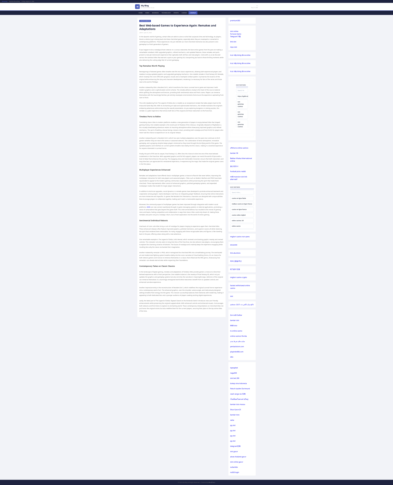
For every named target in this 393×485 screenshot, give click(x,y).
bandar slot (234, 320)
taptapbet (234, 368)
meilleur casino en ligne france (242, 204)
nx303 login (234, 472)
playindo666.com (236, 352)
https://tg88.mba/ (243, 96)
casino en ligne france (239, 209)
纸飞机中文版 (235, 269)
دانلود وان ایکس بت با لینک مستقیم (242, 304)
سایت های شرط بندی (237, 341)
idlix (231, 357)
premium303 (235, 20)
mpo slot (233, 47)
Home (141, 13)
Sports (176, 13)
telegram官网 (235, 446)
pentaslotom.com (237, 346)
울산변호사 (234, 166)
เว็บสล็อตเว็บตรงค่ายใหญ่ (239, 399)
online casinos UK (238, 220)
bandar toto (234, 415)
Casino (184, 13)
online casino (236, 226)
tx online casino (236, 331)
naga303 (233, 373)
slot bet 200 (234, 378)
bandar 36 (234, 153)
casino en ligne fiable (239, 198)
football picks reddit (238, 171)
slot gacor (234, 451)
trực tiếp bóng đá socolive (240, 55)
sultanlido (234, 467)
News (147, 13)
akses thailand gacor (238, 457)
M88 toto (233, 325)
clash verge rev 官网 (238, 394)
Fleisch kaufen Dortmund (240, 388)
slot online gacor (236, 462)
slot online (234, 31)
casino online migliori (239, 215)
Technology (166, 13)
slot (231, 296)
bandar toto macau (237, 404)
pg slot (232, 425)
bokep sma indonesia (238, 383)
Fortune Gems (235, 34)
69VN (148, 207)
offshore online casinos (239, 148)
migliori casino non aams (240, 236)
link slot (233, 42)
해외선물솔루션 (236, 261)
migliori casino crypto (238, 277)
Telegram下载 (235, 36)
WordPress (212, 482)
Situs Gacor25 (235, 409)
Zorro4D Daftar (236, 315)
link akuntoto (235, 253)
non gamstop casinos (241, 104)
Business (155, 13)
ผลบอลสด (233, 245)
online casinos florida (238, 336)
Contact (193, 13)
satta (232, 420)
